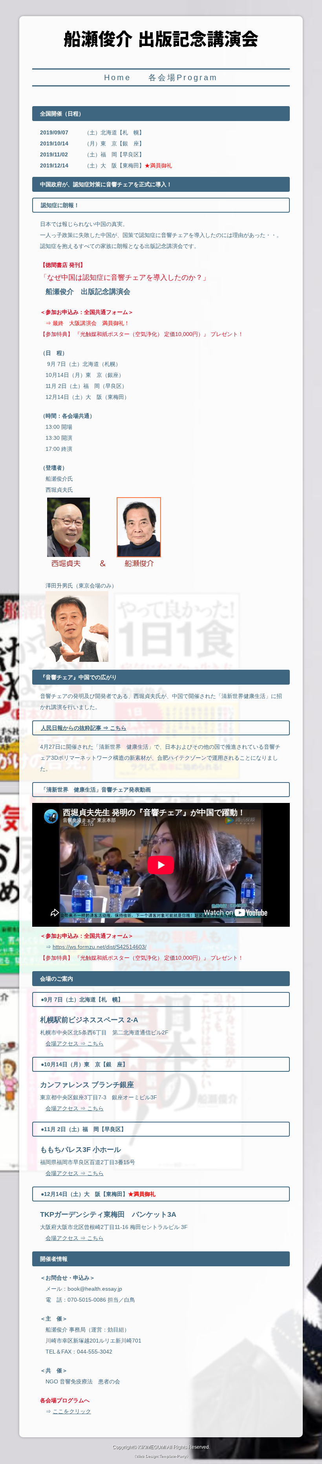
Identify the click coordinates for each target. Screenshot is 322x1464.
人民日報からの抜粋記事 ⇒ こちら (83, 728)
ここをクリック (72, 1411)
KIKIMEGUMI (152, 1446)
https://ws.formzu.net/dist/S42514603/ (99, 947)
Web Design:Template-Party (161, 1456)
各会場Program (183, 77)
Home (117, 77)
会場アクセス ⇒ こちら (75, 1043)
